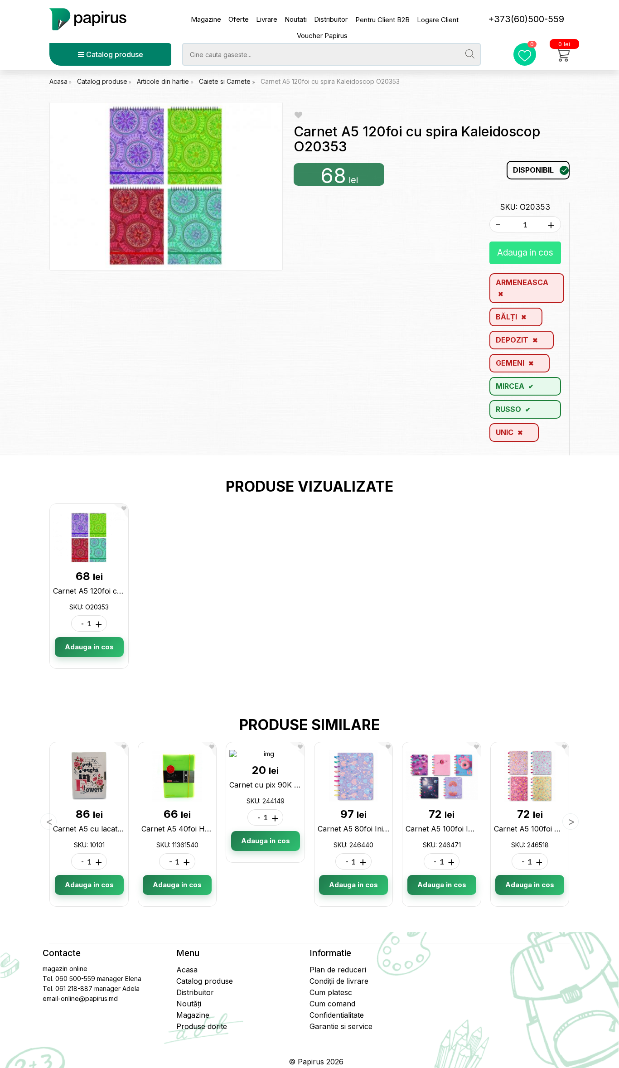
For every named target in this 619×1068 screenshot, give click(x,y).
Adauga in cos (525, 252)
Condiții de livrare (339, 981)
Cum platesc (331, 992)
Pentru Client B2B (382, 19)
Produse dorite (201, 1026)
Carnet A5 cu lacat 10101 (95, 828)
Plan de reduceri (338, 969)
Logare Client (438, 19)
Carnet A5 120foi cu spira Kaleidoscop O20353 (330, 81)
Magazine (206, 19)
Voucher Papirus (322, 35)
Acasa (58, 81)
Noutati (296, 19)
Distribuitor (331, 19)
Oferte (238, 19)
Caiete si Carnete (225, 81)
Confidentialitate (337, 1015)
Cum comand (332, 1003)
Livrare (266, 19)
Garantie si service (341, 1026)
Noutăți (188, 1003)
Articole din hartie (164, 81)
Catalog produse (113, 54)
